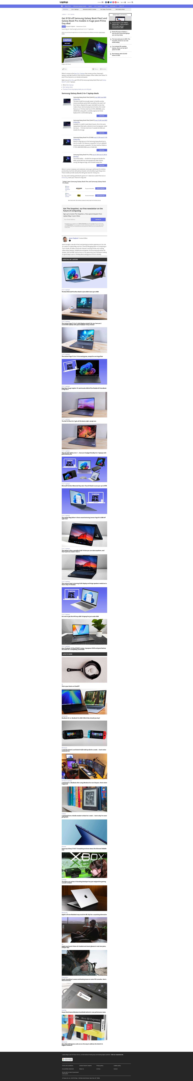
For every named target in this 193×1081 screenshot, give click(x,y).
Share (65, 69)
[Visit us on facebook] (106, 2)
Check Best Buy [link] (101, 195)
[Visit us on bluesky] (111, 2)
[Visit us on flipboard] (116, 2)
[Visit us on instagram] (113, 2)
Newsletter (104, 69)
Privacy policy (99, 1065)
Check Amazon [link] (101, 188)
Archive (98, 1069)
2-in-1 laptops (75, 9)
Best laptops (70, 85)
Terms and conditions (67, 1065)
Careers (116, 1069)
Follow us (96, 69)
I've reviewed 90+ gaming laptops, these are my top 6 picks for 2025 (119, 48)
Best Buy (71, 80)
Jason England (71, 26)
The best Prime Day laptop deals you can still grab (77, 89)
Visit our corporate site (117, 1054)
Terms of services (83, 223)
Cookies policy (117, 1065)
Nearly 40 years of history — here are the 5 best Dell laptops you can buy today (121, 33)
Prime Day (65, 177)
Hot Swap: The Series (105, 9)
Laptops (64, 14)
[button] (130, 2)
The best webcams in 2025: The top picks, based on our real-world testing (121, 40)
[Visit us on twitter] (108, 2)
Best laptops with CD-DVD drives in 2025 (119, 54)
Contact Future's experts (85, 1065)
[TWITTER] (70, 241)
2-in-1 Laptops (71, 14)
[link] (67, 102)
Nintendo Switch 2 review (89, 9)
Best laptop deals (120, 9)
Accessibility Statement (68, 1069)
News (63, 26)
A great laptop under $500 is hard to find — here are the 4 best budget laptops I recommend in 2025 (120, 25)
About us (81, 1069)
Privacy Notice (69, 225)
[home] (62, 6)
